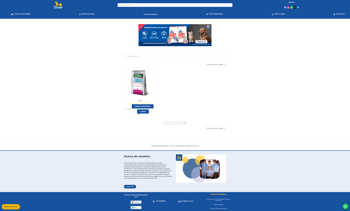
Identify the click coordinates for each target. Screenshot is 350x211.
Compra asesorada (143, 106)
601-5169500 (160, 201)
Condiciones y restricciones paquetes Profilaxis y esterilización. (218, 199)
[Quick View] (130, 109)
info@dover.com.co (187, 201)
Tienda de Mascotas (150, 14)
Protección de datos (218, 204)
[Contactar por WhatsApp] (345, 206)
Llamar (143, 111)
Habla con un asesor (11, 206)
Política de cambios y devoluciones (218, 208)
